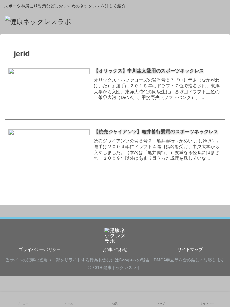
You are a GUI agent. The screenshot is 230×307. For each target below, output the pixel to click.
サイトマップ (190, 249)
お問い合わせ (115, 249)
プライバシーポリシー (40, 249)
